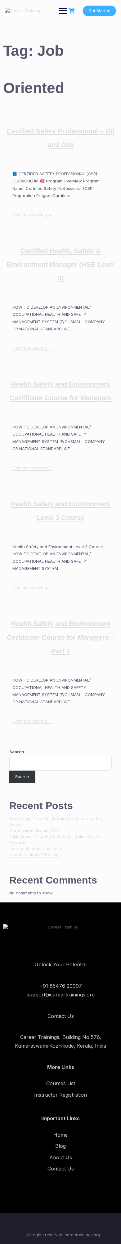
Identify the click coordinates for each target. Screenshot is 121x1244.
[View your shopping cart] (72, 11)
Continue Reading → (32, 214)
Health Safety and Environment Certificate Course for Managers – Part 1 (60, 637)
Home (60, 1135)
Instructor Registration (60, 1095)
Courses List (60, 1083)
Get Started (99, 10)
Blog (60, 1146)
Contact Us (60, 1169)
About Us (60, 1157)
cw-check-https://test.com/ (35, 848)
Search (16, 751)
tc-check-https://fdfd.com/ (35, 854)
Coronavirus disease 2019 (34, 830)
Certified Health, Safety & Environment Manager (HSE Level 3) (60, 264)
